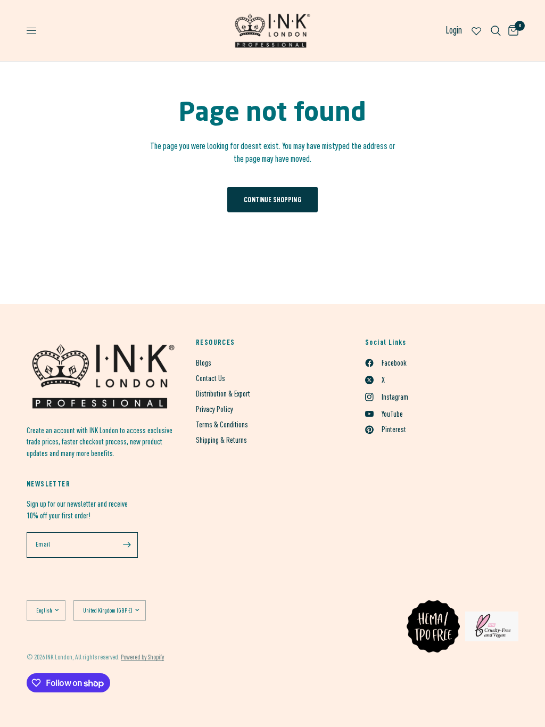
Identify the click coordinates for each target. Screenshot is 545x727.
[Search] (496, 30)
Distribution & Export (223, 393)
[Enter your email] (127, 545)
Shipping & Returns (221, 439)
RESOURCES (215, 342)
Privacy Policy (214, 409)
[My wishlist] (476, 30)
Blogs (203, 362)
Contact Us (210, 378)
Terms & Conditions (222, 424)
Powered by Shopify (142, 657)
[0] (511, 30)
